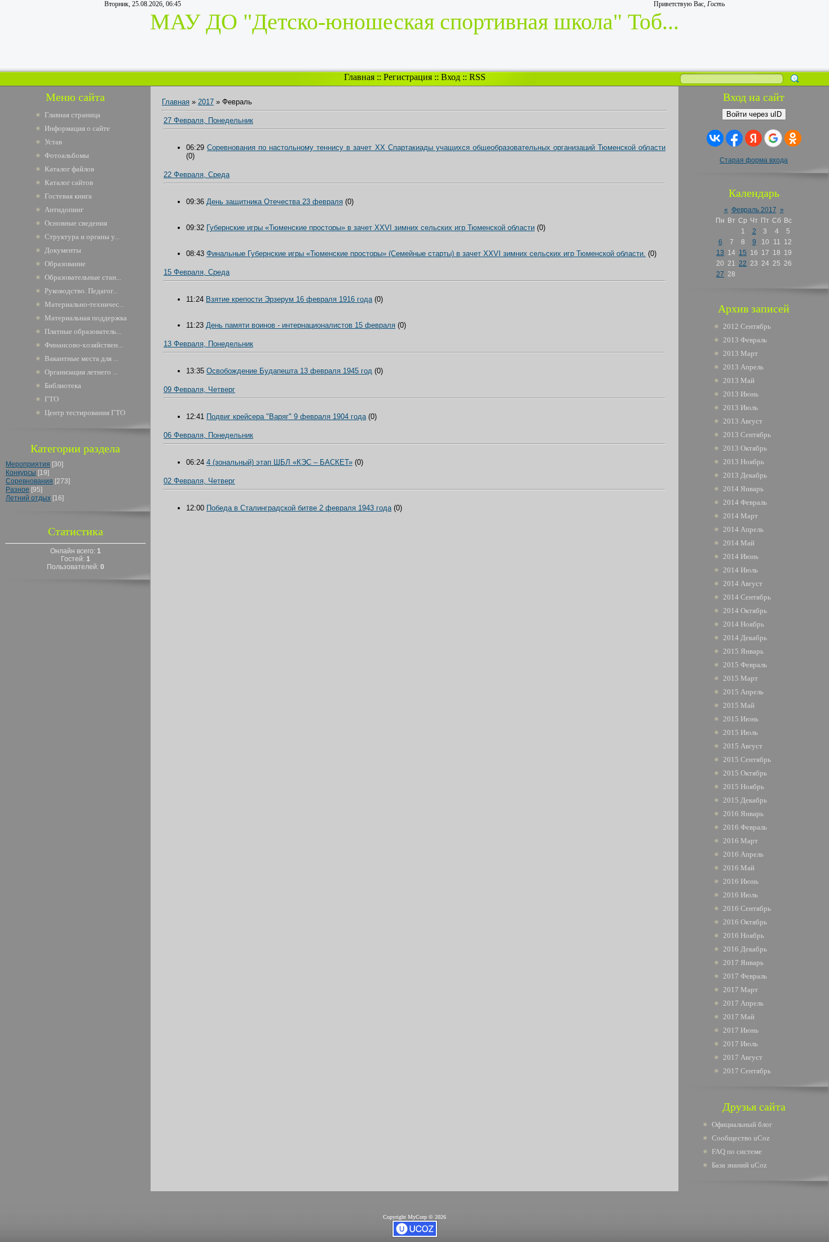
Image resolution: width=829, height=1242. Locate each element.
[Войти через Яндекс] (753, 138)
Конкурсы (21, 473)
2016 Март (740, 840)
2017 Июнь (741, 1030)
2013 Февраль (745, 340)
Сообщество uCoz (741, 1138)
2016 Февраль (745, 827)
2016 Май (739, 868)
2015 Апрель (743, 692)
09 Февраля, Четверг (199, 389)
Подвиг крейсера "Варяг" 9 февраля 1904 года (286, 416)
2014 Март (740, 516)
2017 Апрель (743, 1003)
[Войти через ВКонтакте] (715, 138)
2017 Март (740, 989)
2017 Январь (743, 962)
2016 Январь (743, 813)
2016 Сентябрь (747, 908)
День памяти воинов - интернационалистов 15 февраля (300, 325)
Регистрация (407, 77)
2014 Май (739, 543)
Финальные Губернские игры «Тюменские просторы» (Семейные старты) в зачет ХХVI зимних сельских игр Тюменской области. (426, 253)
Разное (17, 490)
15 (743, 253)
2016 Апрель (743, 854)
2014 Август (742, 583)
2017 (206, 102)
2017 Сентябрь (747, 1071)
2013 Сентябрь (747, 434)
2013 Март (740, 353)
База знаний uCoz (739, 1165)
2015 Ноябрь (743, 786)
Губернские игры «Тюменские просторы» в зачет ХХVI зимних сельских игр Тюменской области (370, 227)
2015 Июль (740, 732)
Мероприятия (28, 464)
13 (720, 253)
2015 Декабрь (745, 800)
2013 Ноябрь (743, 461)
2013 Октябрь (745, 448)
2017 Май (739, 1016)
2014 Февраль (745, 502)
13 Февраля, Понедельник (208, 344)
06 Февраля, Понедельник (208, 435)
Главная (359, 77)
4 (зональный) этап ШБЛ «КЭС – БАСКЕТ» (279, 462)
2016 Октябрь (745, 922)
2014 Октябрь (745, 610)
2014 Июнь (741, 556)
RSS (477, 77)
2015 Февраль (745, 664)
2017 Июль (740, 1044)
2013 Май (739, 380)
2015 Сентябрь (747, 759)
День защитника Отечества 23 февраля (274, 201)
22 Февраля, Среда (197, 174)
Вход (450, 77)
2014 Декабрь (745, 637)
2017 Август (742, 1057)
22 (743, 263)
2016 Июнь (741, 881)
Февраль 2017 (754, 210)
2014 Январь (743, 489)
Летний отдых (28, 498)
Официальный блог (742, 1124)
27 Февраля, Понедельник (208, 120)
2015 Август (742, 746)
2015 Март (740, 678)
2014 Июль (740, 570)
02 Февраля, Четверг (199, 481)
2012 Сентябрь (747, 326)
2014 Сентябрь (747, 597)
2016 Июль (740, 895)
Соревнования (29, 481)
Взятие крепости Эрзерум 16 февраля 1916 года (289, 299)
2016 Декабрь (745, 949)
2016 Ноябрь (743, 935)
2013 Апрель (743, 367)
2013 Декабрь (745, 475)
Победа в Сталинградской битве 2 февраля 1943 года (298, 508)
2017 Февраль (745, 976)
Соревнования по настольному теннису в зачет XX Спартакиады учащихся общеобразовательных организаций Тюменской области (436, 147)
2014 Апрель (743, 529)
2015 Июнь (741, 719)
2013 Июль (740, 407)
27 (720, 274)
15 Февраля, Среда (197, 272)
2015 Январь (743, 651)
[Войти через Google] (773, 138)
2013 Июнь (741, 394)
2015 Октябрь (745, 773)
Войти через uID (754, 114)
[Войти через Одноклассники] (792, 138)
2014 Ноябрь (743, 624)
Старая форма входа (754, 160)
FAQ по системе (737, 1151)
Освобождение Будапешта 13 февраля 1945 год (289, 371)
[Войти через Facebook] (734, 138)
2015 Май (739, 705)
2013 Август (742, 421)
